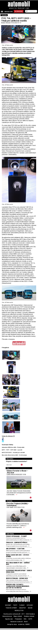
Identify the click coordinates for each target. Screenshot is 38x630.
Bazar (30, 608)
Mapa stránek (18, 616)
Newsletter (13, 8)
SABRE (27, 624)
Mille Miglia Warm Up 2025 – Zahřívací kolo (18, 563)
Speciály (30, 605)
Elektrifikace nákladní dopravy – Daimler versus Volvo (19, 571)
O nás (27, 8)
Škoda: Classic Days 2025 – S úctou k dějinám (17, 555)
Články (22, 605)
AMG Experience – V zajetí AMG (15, 549)
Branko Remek (5, 23)
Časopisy (22, 608)
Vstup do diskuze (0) (8, 436)
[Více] (30, 498)
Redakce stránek (29, 616)
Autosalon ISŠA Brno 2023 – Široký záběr (13, 447)
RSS (25, 619)
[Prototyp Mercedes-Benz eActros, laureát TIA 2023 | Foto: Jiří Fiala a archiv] (11, 355)
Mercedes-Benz (9, 11)
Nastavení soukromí (16, 621)
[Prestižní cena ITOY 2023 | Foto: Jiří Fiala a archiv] (11, 367)
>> (16, 494)
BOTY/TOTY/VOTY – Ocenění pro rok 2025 (13, 452)
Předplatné (21, 8)
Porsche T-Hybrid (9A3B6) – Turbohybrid (18, 505)
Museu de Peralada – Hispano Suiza (17, 578)
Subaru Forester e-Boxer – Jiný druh (17, 472)
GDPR (30, 619)
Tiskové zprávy (11, 608)
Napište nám (9, 619)
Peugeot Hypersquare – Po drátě (16, 536)
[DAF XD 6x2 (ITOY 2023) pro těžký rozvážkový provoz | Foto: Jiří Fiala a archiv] (11, 392)
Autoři (26, 621)
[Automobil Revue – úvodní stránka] (19, 14)
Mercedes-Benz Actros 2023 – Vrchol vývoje (14, 455)
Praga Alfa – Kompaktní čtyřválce (16, 542)
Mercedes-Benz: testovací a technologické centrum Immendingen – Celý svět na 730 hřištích (18, 586)
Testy (15, 605)
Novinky (8, 605)
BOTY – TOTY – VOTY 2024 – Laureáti (12, 450)
